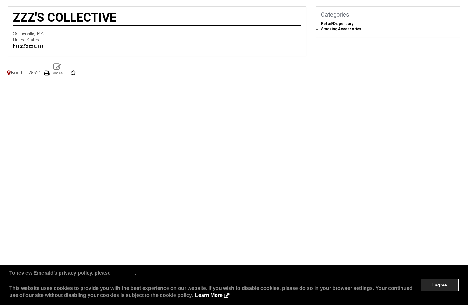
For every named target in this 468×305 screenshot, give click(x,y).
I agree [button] (439, 284)
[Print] (46, 72)
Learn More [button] (209, 295)
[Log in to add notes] (57, 69)
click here (123, 273)
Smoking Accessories (341, 29)
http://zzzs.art (28, 46)
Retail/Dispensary (337, 23)
